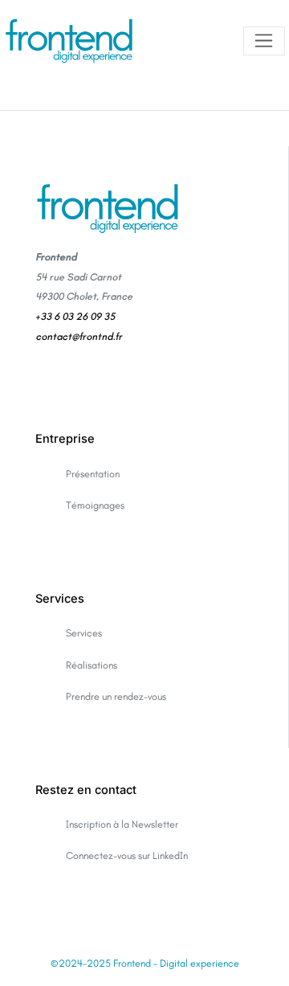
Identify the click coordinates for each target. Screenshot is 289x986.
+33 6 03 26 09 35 (75, 316)
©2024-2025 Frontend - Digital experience (145, 963)
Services (84, 633)
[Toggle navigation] (263, 41)
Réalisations (91, 665)
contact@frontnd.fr (78, 336)
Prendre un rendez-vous (116, 696)
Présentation (93, 474)
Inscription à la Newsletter (122, 824)
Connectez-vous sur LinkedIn (127, 855)
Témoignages (95, 505)
